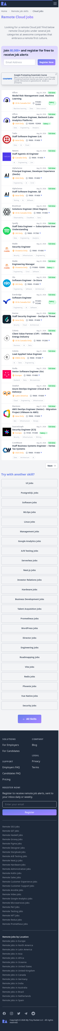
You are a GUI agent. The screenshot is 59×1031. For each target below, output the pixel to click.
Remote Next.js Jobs (12, 860)
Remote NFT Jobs (11, 915)
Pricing (6, 779)
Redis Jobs (29, 676)
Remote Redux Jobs (12, 919)
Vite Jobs (29, 666)
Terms (35, 767)
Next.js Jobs (29, 570)
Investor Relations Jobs (29, 579)
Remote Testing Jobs (12, 911)
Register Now (46, 62)
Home (4, 11)
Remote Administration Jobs (16, 868)
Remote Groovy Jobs (12, 839)
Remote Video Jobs (11, 894)
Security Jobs (29, 705)
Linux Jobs (29, 521)
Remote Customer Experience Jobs (19, 881)
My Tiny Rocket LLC (35, 1020)
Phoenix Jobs (29, 686)
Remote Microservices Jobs (15, 902)
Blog (34, 745)
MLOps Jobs (29, 512)
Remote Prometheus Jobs (15, 923)
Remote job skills (19, 11)
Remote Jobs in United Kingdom (18, 970)
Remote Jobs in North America (17, 945)
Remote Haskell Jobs (12, 835)
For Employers (10, 745)
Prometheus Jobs (30, 618)
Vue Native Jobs (29, 695)
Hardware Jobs (29, 589)
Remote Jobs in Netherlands (16, 996)
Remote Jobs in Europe (13, 941)
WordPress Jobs (29, 628)
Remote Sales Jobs (11, 877)
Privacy (36, 761)
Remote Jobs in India (12, 983)
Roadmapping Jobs (29, 657)
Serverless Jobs (29, 560)
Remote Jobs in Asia (12, 953)
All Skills (31, 719)
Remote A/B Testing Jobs (14, 856)
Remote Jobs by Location (15, 936)
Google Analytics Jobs (29, 541)
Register (29, 812)
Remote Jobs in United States (17, 966)
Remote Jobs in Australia (14, 987)
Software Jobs (29, 502)
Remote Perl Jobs (11, 907)
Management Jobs (29, 531)
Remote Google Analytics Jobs (17, 898)
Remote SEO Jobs (11, 826)
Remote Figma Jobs (12, 843)
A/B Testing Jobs (29, 550)
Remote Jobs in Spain (13, 1000)
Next (50, 465)
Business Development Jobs (29, 599)
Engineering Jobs (29, 647)
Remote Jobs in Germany (14, 979)
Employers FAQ (11, 767)
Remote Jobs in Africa (13, 957)
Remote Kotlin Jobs (11, 873)
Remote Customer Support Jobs (18, 885)
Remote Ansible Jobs (12, 890)
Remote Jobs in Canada (14, 974)
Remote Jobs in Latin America (17, 949)
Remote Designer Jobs (13, 847)
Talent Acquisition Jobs (29, 608)
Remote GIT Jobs (10, 830)
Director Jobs (29, 637)
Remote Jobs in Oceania (14, 962)
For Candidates (11, 751)
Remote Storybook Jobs (14, 852)
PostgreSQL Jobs (29, 492)
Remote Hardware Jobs (14, 864)
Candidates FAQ (11, 773)
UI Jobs (29, 483)
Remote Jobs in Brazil (13, 991)
